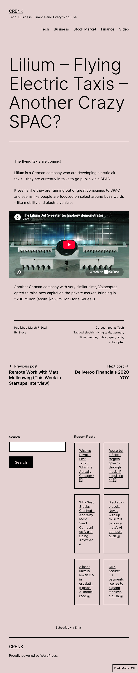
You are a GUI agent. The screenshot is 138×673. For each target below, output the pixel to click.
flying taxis (103, 332)
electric (90, 332)
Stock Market (84, 29)
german (118, 332)
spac (112, 337)
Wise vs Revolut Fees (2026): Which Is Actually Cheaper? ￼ (86, 465)
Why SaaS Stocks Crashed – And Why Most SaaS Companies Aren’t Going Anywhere (87, 523)
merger (92, 337)
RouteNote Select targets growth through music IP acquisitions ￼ (116, 465)
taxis (120, 337)
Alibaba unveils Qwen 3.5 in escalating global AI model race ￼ (86, 581)
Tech (45, 29)
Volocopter (107, 287)
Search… (16, 437)
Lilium (19, 173)
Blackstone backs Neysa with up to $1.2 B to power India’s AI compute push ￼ (116, 519)
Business (61, 29)
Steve (22, 332)
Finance (107, 29)
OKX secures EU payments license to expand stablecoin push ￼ (116, 581)
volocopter (116, 342)
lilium (82, 337)
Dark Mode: (122, 668)
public (103, 337)
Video (124, 29)
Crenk (16, 11)
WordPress (48, 655)
